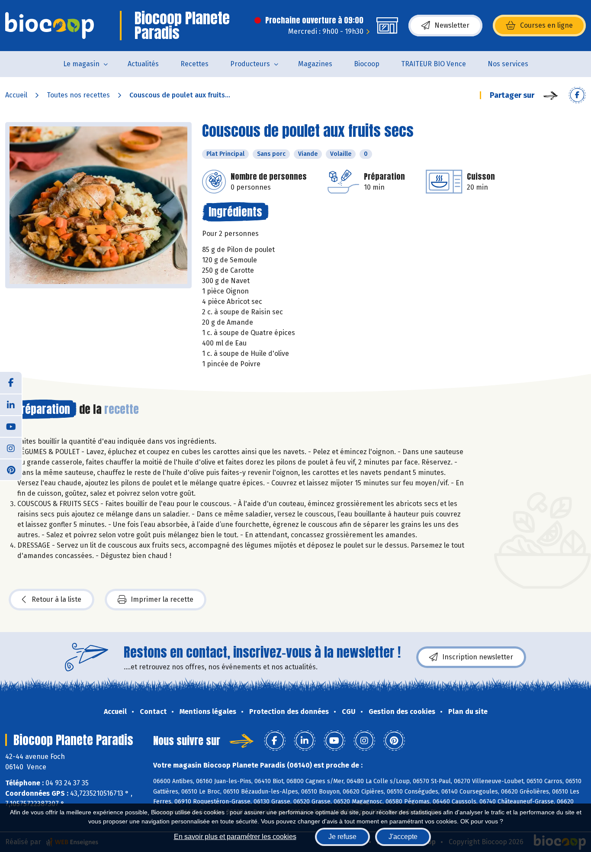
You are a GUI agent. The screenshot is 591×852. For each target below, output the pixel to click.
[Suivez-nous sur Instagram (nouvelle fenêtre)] (11, 447)
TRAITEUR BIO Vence (433, 64)
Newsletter (451, 25)
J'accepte (403, 836)
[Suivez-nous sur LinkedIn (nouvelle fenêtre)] (11, 404)
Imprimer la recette (162, 599)
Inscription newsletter (477, 657)
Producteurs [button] (250, 64)
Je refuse (342, 836)
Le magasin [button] (81, 64)
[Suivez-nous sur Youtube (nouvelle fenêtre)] (11, 426)
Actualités (143, 64)
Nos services (508, 64)
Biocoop (366, 64)
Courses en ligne (546, 25)
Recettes (194, 64)
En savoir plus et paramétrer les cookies (235, 836)
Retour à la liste (56, 599)
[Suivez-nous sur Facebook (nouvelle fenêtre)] (11, 383)
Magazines (315, 64)
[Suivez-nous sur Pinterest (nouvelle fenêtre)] (11, 469)
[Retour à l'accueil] (49, 25)
